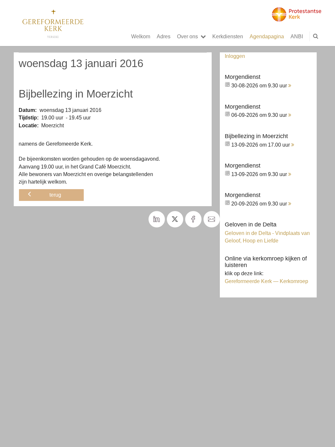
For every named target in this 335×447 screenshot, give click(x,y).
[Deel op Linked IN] (157, 219)
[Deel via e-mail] (211, 219)
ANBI (297, 36)
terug (55, 195)
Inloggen (235, 56)
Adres (163, 36)
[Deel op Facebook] (193, 219)
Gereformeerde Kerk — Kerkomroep (266, 281)
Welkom (140, 36)
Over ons (187, 36)
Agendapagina (267, 36)
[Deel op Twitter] (175, 219)
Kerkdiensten (227, 36)
